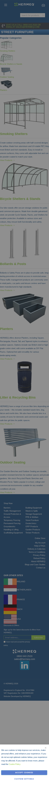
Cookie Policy (15, 764)
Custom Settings (24, 779)
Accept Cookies (24, 772)
